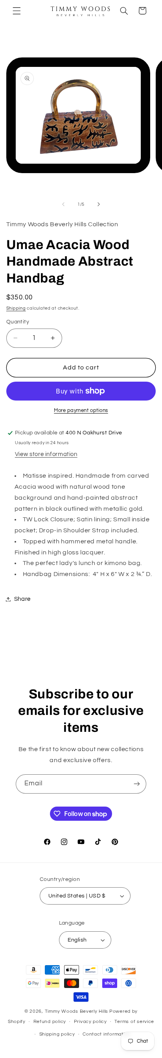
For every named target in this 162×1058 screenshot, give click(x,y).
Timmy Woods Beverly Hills (76, 1011)
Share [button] (22, 599)
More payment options (81, 410)
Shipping (16, 308)
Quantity (17, 322)
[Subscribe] (137, 784)
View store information (46, 454)
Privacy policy (90, 1021)
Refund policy (49, 1021)
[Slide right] (98, 204)
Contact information (107, 1034)
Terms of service (134, 1021)
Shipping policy (57, 1034)
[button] (16, 11)
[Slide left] (63, 204)
